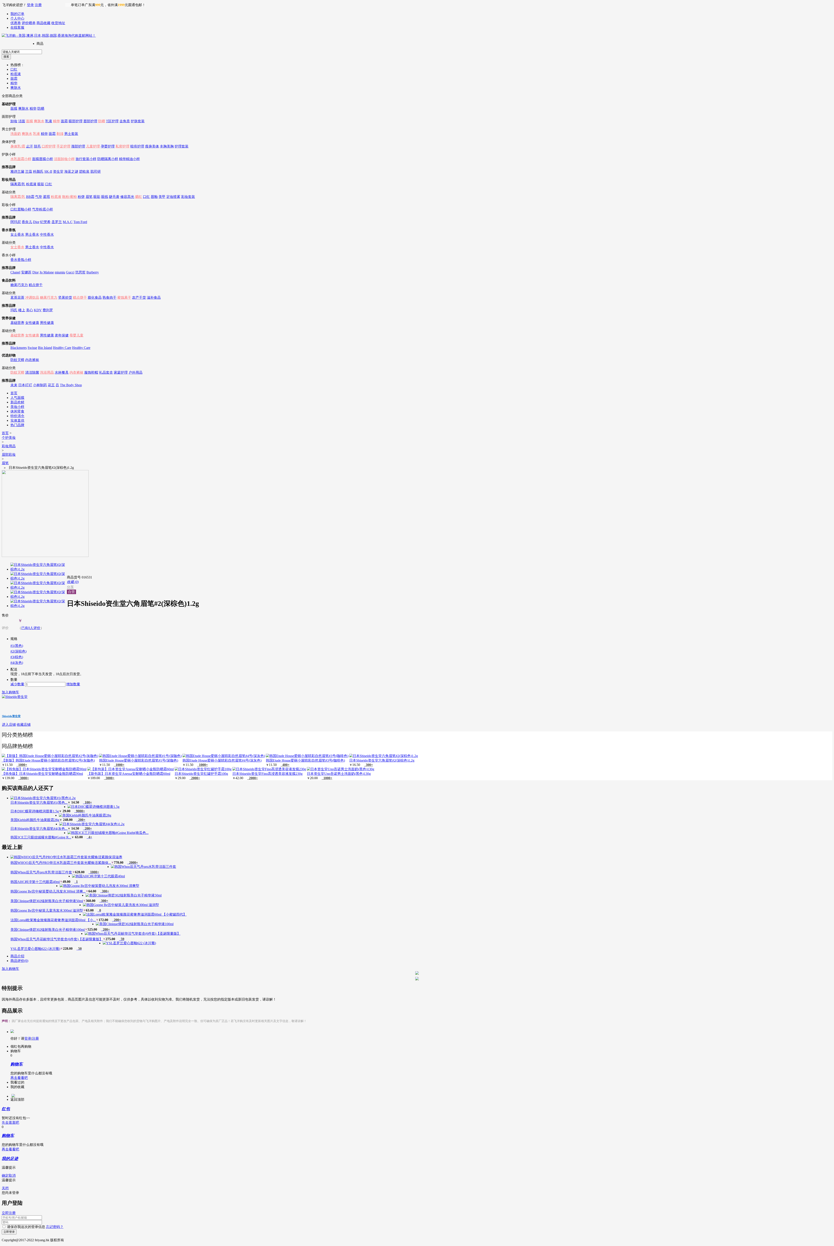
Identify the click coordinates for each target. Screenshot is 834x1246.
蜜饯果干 (124, 297)
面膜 (13, 108)
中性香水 (47, 234)
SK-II (48, 171)
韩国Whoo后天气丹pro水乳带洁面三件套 (41, 872)
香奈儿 (27, 222)
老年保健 (62, 335)
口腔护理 (49, 146)
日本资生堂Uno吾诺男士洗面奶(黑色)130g (339, 773)
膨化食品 (95, 297)
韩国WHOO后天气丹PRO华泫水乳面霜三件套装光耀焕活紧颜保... (60, 863)
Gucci (70, 272)
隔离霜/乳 (17, 184)
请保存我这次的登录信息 (26, 1227)
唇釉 (154, 197)
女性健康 (32, 323)
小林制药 (40, 385)
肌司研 (95, 171)
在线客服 (17, 27)
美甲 (162, 197)
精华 (13, 83)
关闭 (5, 1188)
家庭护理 (121, 372)
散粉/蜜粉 (69, 197)
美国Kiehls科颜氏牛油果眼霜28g (34, 820)
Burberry (92, 272)
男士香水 (32, 234)
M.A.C (68, 222)
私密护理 (122, 146)
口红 (13, 69)
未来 (13, 385)
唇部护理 (90, 121)
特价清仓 (17, 416)
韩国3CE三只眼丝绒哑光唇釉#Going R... (40, 837)
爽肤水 (15, 87)
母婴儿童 (76, 335)
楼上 (21, 310)
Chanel (15, 272)
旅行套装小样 (86, 159)
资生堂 (58, 171)
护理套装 (182, 146)
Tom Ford (80, 222)
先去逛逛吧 (10, 1122)
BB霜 (30, 197)
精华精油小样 (129, 159)
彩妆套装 (188, 197)
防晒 (40, 108)
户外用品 (135, 372)
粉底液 (15, 74)
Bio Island (45, 348)
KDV (38, 310)
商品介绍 (17, 956)
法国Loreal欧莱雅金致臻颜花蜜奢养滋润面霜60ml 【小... (53, 920)
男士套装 (71, 134)
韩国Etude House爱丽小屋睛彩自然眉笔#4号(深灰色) (221, 760)
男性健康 (47, 323)
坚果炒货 (65, 297)
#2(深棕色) (18, 651)
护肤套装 (138, 121)
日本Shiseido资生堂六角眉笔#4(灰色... (39, 828)
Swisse (32, 348)
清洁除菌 (32, 372)
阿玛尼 (15, 222)
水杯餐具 (62, 372)
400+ (285, 765)
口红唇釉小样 (20, 209)
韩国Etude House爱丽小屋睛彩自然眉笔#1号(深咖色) (138, 760)
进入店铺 (9, 724)
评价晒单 (29, 23)
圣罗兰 (56, 222)
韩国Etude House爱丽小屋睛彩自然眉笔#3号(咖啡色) (305, 760)
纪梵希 (45, 222)
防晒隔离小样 (107, 159)
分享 (70, 587)
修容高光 (127, 197)
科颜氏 (38, 171)
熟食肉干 (109, 297)
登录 (30, 5)
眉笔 (89, 197)
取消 (12, 1175)
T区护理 (112, 121)
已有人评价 (30, 628)
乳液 (48, 121)
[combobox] (22, 52)
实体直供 (17, 420)
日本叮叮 (25, 385)
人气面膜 (17, 397)
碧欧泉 (84, 171)
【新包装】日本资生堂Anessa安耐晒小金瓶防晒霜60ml (128, 773)
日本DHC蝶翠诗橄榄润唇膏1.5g (34, 811)
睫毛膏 (114, 197)
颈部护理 (78, 146)
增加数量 (73, 684)
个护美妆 (9, 437)
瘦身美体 (152, 146)
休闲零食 (17, 411)
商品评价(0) (19, 961)
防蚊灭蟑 (17, 360)
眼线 (104, 197)
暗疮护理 (137, 146)
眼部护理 (76, 121)
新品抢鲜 (17, 402)
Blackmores (18, 348)
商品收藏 (43, 23)
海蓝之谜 (71, 171)
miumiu (60, 272)
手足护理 (63, 146)
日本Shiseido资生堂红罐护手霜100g (201, 773)
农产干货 (139, 297)
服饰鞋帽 (91, 372)
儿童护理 (93, 146)
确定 (5, 1175)
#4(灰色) (16, 662)
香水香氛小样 (20, 260)
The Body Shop (71, 385)
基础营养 (17, 323)
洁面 (21, 121)
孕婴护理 (108, 146)
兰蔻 (28, 171)
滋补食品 (154, 297)
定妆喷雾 (173, 197)
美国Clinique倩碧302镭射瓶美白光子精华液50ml (46, 901)
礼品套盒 (106, 372)
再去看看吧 (19, 1078)
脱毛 (37, 146)
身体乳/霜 (17, 146)
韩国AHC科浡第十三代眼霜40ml (35, 882)
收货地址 (58, 23)
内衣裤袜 (32, 360)
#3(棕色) (16, 657)
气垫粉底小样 (42, 209)
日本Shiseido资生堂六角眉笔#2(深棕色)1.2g (381, 760)
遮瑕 (46, 197)
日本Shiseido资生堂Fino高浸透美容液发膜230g (267, 773)
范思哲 (80, 272)
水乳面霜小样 (20, 159)
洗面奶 (15, 134)
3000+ (23, 778)
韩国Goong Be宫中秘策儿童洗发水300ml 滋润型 (46, 910)
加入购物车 (10, 692)
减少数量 (17, 684)
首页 (13, 393)
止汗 (29, 146)
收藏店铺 (24, 724)
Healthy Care (62, 348)
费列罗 (48, 310)
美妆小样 (17, 407)
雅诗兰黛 (17, 171)
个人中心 (17, 18)
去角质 (124, 121)
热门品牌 (17, 425)
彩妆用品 (9, 446)
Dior (36, 222)
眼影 (40, 184)
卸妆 (13, 121)
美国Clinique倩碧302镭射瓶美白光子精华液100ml (47, 929)
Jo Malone (47, 272)
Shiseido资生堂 (11, 716)
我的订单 (17, 14)
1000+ (22, 765)
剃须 (59, 134)
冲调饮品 (32, 297)
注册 (38, 5)
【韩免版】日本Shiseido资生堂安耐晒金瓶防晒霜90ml (42, 773)
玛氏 (13, 310)
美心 (29, 310)
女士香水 (17, 234)
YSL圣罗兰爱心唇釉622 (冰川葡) (35, 949)
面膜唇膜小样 (42, 159)
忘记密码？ (54, 1227)
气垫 (38, 197)
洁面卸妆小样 (64, 159)
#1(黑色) (16, 646)
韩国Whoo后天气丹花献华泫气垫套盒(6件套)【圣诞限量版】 (56, 939)
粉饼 (81, 197)
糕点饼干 (36, 285)
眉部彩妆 (9, 454)
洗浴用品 (47, 372)
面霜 (13, 78)
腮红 (138, 197)
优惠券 (15, 23)
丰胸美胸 (167, 146)
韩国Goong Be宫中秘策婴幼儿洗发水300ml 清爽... (48, 891)
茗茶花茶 (17, 297)
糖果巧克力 (19, 285)
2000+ (194, 778)
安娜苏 (26, 272)
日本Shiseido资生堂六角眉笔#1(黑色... (39, 802)
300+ (368, 765)
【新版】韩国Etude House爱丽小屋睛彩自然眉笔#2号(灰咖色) (48, 760)
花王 (51, 385)
